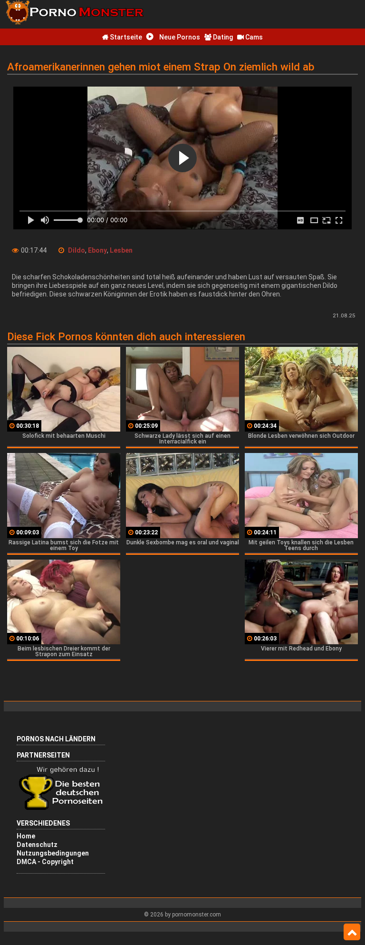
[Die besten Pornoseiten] (64, 809)
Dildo (76, 250)
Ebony (97, 250)
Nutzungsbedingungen (53, 853)
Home (26, 836)
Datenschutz (37, 844)
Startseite (125, 37)
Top (352, 932)
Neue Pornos (179, 37)
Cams (253, 37)
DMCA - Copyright (45, 862)
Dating (222, 37)
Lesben (121, 250)
